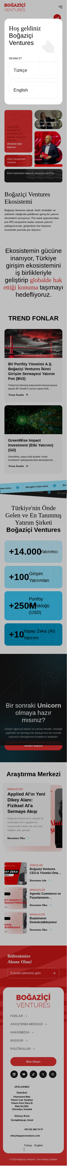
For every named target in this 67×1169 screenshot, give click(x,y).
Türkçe (20, 70)
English (21, 90)
